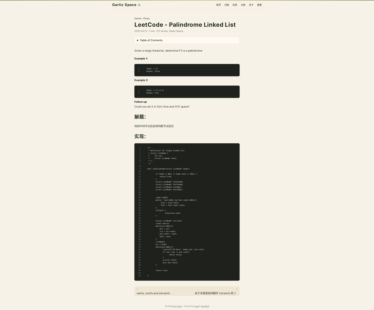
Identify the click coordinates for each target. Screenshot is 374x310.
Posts (146, 18)
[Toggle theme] (139, 4)
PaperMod (205, 306)
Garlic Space (124, 5)
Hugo (196, 306)
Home (137, 18)
